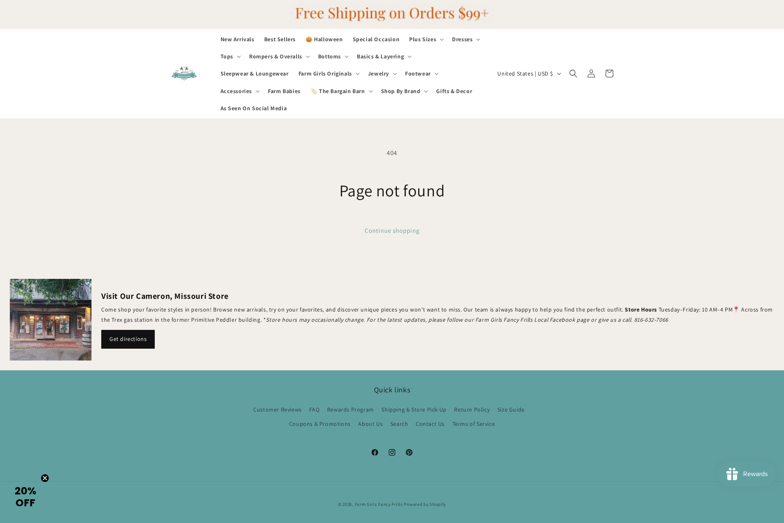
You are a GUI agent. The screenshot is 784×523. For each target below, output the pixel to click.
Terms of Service (473, 423)
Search (399, 423)
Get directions (128, 339)
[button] (425, 39)
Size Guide (511, 409)
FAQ (314, 409)
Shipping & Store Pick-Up (413, 409)
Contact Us (430, 423)
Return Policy (472, 409)
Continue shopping (392, 230)
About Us (370, 423)
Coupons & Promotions (320, 423)
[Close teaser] (45, 478)
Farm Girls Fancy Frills (379, 504)
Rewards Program (350, 409)
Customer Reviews (277, 409)
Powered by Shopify (425, 504)
